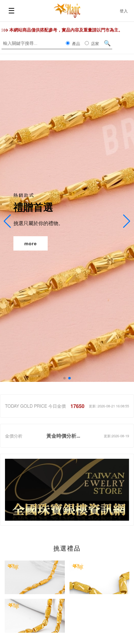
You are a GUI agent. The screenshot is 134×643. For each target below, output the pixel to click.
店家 (94, 43)
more (30, 243)
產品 (75, 43)
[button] (64, 378)
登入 (124, 11)
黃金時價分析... (63, 435)
